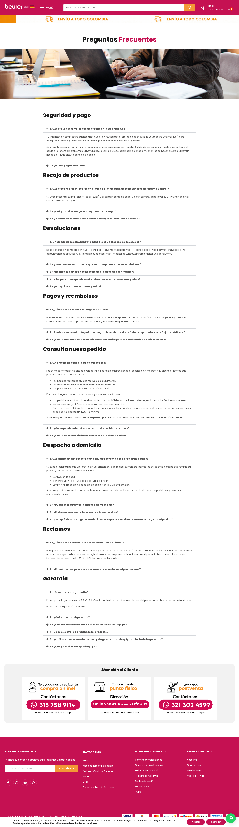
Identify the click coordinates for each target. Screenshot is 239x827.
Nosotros (192, 759)
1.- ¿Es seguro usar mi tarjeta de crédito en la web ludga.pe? (88, 128)
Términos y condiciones (148, 759)
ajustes (93, 823)
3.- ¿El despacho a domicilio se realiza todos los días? (84, 512)
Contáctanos (194, 765)
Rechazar (216, 821)
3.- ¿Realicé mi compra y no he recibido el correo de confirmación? (92, 271)
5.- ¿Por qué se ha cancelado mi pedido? (75, 286)
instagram (16, 782)
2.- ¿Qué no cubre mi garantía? (70, 617)
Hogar (86, 776)
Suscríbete (66, 768)
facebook (8, 782)
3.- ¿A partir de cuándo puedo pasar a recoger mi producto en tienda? (95, 218)
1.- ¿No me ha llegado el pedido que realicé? (78, 362)
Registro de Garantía (146, 775)
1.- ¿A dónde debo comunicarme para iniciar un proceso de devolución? (95, 242)
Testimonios (194, 770)
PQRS (138, 792)
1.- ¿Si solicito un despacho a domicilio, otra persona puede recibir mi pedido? (99, 458)
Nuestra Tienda (195, 775)
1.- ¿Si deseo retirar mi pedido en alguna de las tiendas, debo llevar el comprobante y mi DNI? (109, 188)
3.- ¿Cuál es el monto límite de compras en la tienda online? (88, 435)
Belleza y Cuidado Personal (98, 771)
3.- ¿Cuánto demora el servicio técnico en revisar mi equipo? (88, 624)
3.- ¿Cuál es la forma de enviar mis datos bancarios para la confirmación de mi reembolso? (108, 339)
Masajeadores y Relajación (98, 765)
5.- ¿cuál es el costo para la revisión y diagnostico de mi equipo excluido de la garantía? (106, 639)
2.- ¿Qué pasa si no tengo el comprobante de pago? (83, 211)
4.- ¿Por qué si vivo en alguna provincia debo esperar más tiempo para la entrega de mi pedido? (111, 519)
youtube (25, 782)
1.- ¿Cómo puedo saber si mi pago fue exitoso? (79, 309)
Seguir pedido (142, 786)
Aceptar (196, 821)
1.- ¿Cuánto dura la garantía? (69, 592)
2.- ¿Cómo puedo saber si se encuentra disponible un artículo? (90, 428)
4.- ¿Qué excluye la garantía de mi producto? (79, 632)
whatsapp (33, 782)
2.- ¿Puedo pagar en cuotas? (68, 165)
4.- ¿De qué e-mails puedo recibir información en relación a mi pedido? (95, 279)
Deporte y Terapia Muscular (98, 787)
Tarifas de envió (144, 781)
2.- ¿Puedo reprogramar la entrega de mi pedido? (82, 504)
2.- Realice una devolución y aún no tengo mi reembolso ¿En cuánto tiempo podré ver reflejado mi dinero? (117, 332)
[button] (119, 128)
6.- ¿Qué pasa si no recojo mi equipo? (73, 646)
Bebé (86, 781)
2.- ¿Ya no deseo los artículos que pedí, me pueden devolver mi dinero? (95, 264)
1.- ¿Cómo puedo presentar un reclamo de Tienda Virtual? (87, 542)
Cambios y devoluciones (149, 765)
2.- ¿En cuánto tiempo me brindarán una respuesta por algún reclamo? (95, 569)
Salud (86, 760)
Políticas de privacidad (147, 770)
